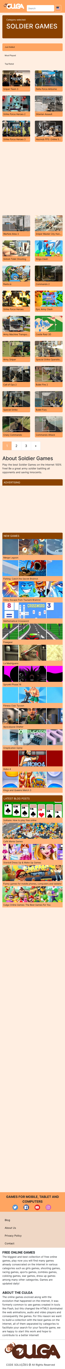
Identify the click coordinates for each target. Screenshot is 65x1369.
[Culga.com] (14, 6)
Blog (7, 1220)
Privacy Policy (13, 1235)
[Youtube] (37, 1207)
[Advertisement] (32, 178)
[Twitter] (15, 1207)
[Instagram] (48, 1207)
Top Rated (9, 64)
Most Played (10, 55)
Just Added (10, 47)
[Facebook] (26, 1207)
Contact (9, 1243)
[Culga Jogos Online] (32, 1350)
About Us (10, 1227)
